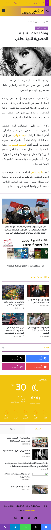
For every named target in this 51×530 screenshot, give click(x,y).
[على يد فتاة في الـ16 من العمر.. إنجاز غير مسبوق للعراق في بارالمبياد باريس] (13, 319)
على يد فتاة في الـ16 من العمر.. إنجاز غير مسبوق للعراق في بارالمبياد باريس (14, 330)
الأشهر (38, 429)
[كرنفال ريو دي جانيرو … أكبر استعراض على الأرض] (13, 292)
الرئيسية (43, 22)
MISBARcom (30, 511)
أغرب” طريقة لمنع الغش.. (20, 487)
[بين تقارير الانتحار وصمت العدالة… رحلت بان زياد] (40, 478)
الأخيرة (12, 429)
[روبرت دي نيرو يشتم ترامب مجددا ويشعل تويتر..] (38, 291)
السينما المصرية (17, 144)
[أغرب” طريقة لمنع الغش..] (40, 489)
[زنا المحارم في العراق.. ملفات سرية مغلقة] (40, 454)
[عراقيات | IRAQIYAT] (32, 11)
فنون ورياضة (33, 22)
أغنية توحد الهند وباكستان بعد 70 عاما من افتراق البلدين (38, 330)
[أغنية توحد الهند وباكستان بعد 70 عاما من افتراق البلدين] (38, 319)
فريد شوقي (21, 135)
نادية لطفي (37, 172)
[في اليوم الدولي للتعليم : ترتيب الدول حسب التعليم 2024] (40, 442)
